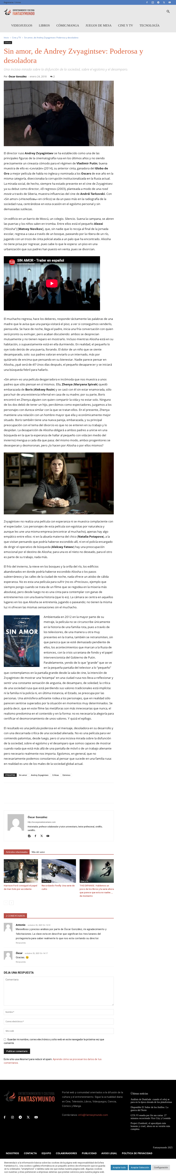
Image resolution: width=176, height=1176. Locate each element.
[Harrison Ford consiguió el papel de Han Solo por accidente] (21, 871)
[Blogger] (30, 836)
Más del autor (38, 852)
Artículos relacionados (17, 852)
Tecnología (150, 25)
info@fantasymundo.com (93, 1114)
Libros (44, 25)
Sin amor (23, 775)
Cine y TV (125, 25)
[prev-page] (6, 903)
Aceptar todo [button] (119, 1167)
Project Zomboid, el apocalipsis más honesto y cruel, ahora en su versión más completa (150, 1126)
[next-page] (11, 903)
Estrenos (66, 775)
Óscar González (18, 76)
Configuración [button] (161, 1167)
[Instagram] (152, 2)
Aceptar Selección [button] (140, 1167)
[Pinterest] (23, 795)
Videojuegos (21, 25)
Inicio (6, 37)
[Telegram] (158, 2)
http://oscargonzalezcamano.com (42, 822)
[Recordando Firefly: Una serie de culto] (59, 871)
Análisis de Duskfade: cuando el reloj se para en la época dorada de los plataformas (151, 1101)
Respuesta (21, 943)
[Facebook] (147, 2)
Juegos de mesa (99, 25)
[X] (164, 2)
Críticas (8, 42)
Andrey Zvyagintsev (39, 775)
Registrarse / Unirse (12, 2)
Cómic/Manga (67, 25)
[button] (168, 12)
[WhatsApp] (31, 795)
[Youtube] (169, 2)
